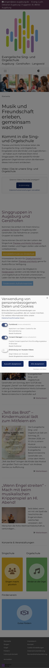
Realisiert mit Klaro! (39, 369)
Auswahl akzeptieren (12, 364)
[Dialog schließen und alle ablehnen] (47, 296)
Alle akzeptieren (37, 364)
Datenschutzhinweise (11, 318)
